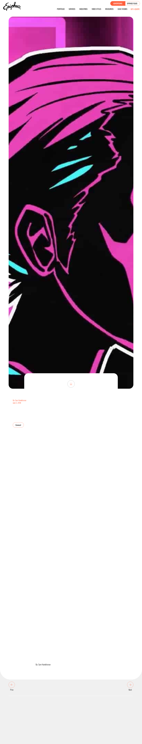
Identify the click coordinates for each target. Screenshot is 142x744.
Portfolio (61, 9)
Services (72, 9)
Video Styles (96, 9)
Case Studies (122, 9)
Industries (83, 9)
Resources (109, 9)
